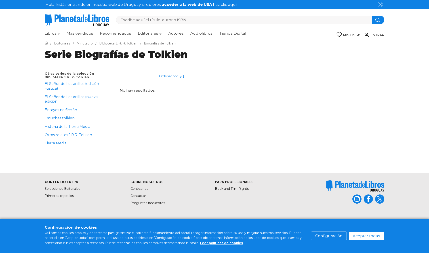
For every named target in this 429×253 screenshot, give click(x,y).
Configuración (329, 236)
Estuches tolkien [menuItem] (60, 118)
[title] (355, 186)
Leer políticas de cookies (221, 243)
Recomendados (115, 33)
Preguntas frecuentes (147, 203)
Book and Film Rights (232, 189)
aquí (232, 4)
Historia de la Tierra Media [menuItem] (67, 126)
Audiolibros (201, 33)
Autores (176, 33)
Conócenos (139, 189)
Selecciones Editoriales (62, 189)
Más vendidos (80, 33)
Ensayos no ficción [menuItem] (61, 110)
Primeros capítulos (59, 196)
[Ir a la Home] (46, 43)
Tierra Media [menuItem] (56, 143)
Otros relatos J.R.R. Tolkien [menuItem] (68, 135)
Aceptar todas (366, 236)
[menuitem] (52, 35)
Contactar (138, 196)
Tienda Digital (232, 33)
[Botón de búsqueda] (378, 20)
